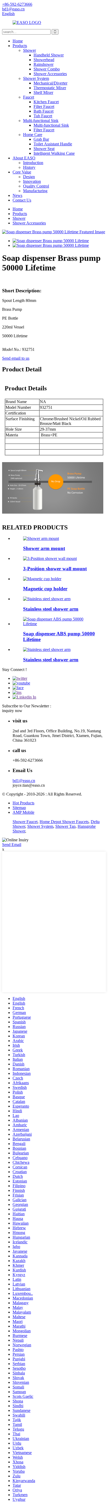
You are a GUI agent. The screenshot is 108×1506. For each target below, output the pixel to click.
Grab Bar (41, 139)
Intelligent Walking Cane (54, 153)
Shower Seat (44, 148)
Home (18, 41)
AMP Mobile (23, 812)
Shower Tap (65, 826)
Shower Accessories (50, 74)
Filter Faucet (44, 106)
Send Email (11, 844)
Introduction (33, 162)
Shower (29, 50)
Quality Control (36, 186)
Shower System (36, 78)
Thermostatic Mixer (50, 88)
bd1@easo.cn (24, 780)
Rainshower (43, 64)
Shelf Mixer (43, 92)
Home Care (32, 134)
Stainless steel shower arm (50, 609)
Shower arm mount (44, 548)
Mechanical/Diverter (50, 83)
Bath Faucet (43, 111)
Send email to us (15, 358)
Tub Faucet (43, 116)
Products (20, 45)
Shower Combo (47, 69)
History (29, 167)
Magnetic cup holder (45, 588)
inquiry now (12, 710)
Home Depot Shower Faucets (64, 821)
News (17, 195)
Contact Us (22, 200)
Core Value (22, 172)
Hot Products (23, 803)
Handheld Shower (49, 55)
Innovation (32, 181)
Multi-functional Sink (40, 120)
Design (29, 176)
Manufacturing (35, 191)
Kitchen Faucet (46, 102)
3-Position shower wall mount (55, 568)
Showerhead (44, 59)
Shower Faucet (25, 821)
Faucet (28, 97)
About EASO (24, 158)
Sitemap (19, 807)
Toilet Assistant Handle (53, 144)
